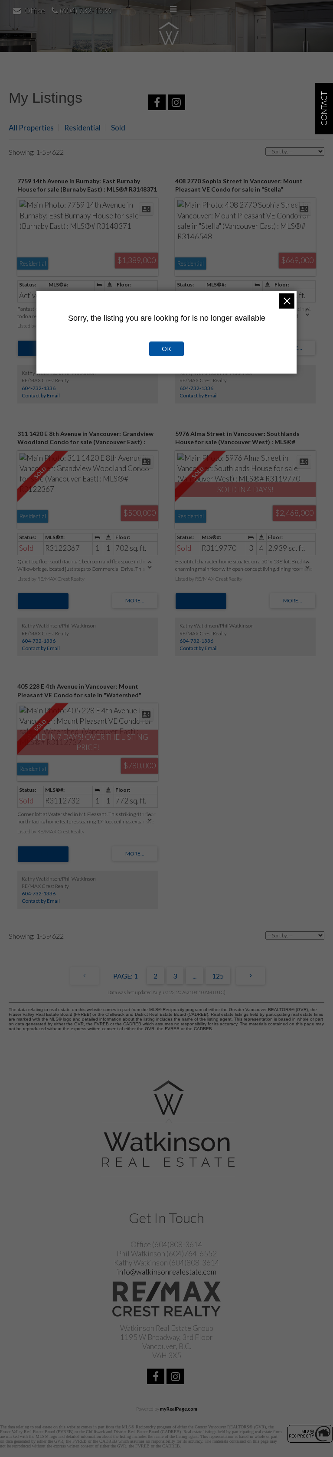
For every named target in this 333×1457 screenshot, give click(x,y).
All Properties (31, 127)
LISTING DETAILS (43, 601)
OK (166, 348)
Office (34, 10)
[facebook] (158, 103)
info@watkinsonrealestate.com (166, 1271)
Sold (118, 127)
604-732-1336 (39, 388)
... (194, 976)
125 (218, 976)
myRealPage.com (178, 1408)
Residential (82, 127)
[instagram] (177, 103)
